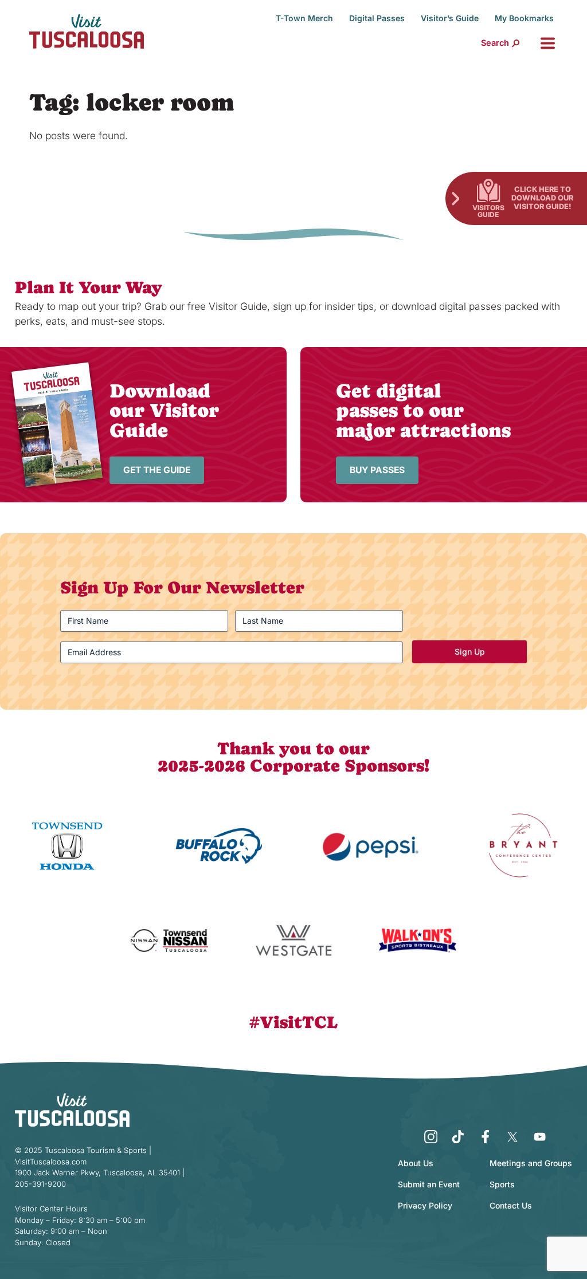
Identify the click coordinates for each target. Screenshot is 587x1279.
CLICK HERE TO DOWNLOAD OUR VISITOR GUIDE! (542, 197)
